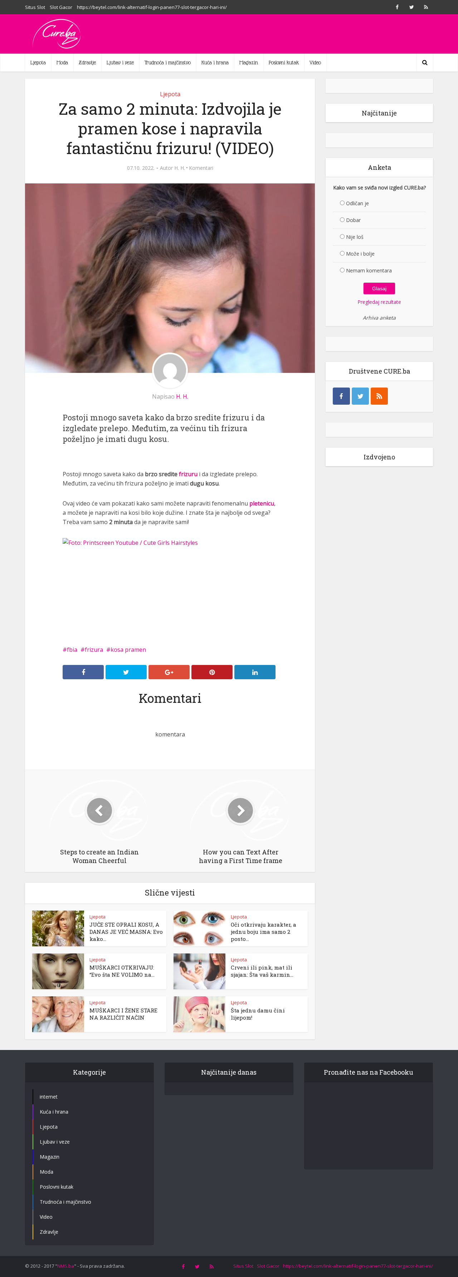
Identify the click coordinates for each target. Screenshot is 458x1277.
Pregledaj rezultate (379, 302)
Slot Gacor (61, 7)
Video (315, 62)
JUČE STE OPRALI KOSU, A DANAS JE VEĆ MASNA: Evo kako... (126, 931)
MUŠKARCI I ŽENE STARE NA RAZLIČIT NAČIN (123, 1014)
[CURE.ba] (57, 34)
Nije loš (355, 236)
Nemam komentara (369, 270)
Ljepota (38, 62)
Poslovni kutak (284, 62)
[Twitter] (360, 396)
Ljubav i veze (120, 62)
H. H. (179, 168)
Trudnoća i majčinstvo (168, 62)
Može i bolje (360, 253)
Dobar (353, 220)
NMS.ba (65, 1266)
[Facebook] (341, 396)
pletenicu (261, 503)
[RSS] (379, 396)
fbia (72, 650)
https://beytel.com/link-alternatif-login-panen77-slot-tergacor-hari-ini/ (152, 7)
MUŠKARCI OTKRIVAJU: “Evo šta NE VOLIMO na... (122, 971)
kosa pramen (128, 650)
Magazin (248, 62)
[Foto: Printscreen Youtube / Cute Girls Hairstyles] (130, 542)
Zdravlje (87, 62)
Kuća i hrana (215, 62)
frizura (94, 650)
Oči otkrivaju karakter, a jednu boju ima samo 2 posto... (263, 931)
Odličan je (357, 203)
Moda (62, 62)
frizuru (188, 474)
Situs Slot (35, 7)
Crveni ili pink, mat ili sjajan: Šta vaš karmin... (262, 971)
